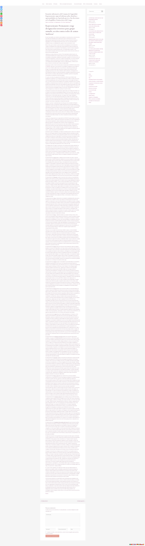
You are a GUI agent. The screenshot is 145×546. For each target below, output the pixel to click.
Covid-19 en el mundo (93, 86)
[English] (134, 544)
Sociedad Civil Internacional (94, 100)
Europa (90, 91)
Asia (89, 77)
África (90, 74)
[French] (136, 544)
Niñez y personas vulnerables (94, 98)
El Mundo (55, 3)
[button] (103, 4)
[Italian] (139, 544)
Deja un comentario (49, 22)
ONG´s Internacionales (87, 3)
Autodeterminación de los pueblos (95, 79)
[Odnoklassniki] (1, 23)
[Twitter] (1, 9)
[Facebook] (1, 7)
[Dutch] (133, 544)
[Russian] (142, 544)
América (90, 75)
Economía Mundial (78, 3)
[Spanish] (143, 544)
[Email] (1, 11)
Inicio (43, 3)
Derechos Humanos (93, 88)
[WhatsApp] (1, 14)
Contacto (95, 3)
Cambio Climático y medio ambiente (96, 81)
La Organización (57, 22)
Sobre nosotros (49, 3)
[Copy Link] (1, 21)
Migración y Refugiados (93, 97)
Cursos (100, 3)
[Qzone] (1, 18)
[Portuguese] (140, 544)
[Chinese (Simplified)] (131, 544)
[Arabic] (130, 544)
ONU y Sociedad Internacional (66, 3)
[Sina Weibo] (1, 25)
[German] (137, 544)
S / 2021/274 (47, 66)
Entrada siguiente (81, 501)
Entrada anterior (44, 501)
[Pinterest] (1, 16)
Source (46, 493)
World (90, 102)
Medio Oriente (91, 95)
